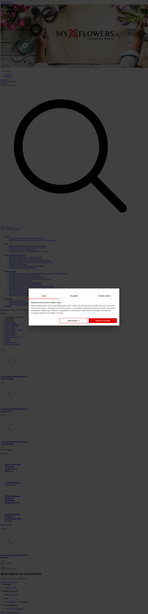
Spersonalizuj (72, 320)
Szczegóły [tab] (74, 296)
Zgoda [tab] (44, 296)
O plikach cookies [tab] (104, 296)
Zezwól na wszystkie (103, 320)
